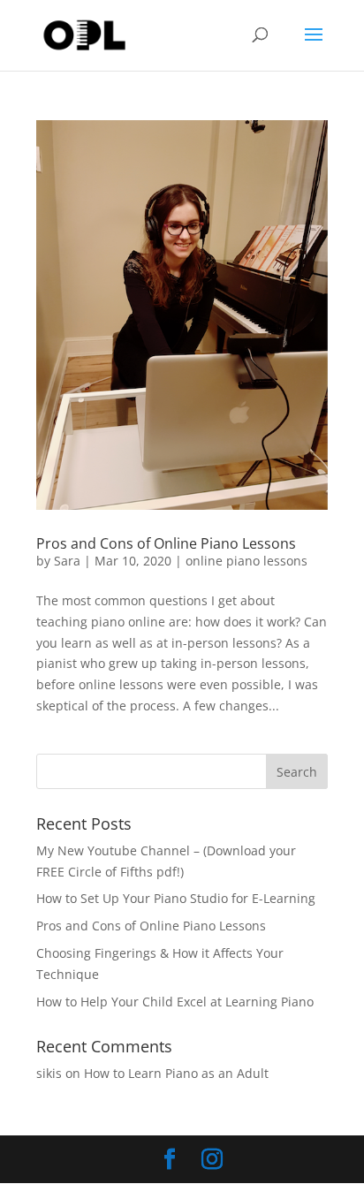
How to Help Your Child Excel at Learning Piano (175, 1001)
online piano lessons (246, 560)
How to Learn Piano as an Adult (176, 1073)
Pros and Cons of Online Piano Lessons (166, 543)
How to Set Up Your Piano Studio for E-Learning (175, 898)
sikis (49, 1073)
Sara (67, 560)
